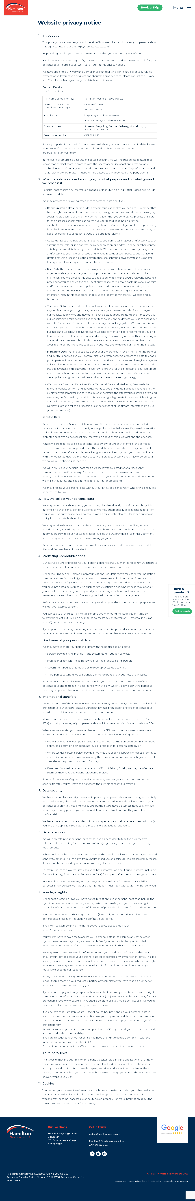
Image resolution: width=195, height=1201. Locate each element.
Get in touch (182, 611)
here (141, 1046)
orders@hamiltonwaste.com (59, 152)
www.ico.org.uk (73, 1000)
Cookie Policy (88, 1103)
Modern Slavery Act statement (176, 1181)
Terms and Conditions (138, 1181)
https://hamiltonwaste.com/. (93, 46)
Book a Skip (150, 7)
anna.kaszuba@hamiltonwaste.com (105, 120)
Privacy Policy (120, 1181)
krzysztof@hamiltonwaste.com (102, 115)
